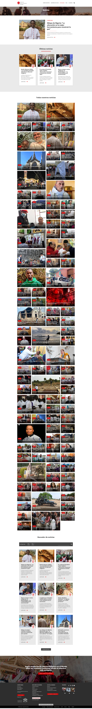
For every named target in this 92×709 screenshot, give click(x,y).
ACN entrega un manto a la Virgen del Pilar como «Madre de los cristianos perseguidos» (67, 419)
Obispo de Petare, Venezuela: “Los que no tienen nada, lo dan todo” (60, 284)
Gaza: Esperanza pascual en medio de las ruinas (42, 527)
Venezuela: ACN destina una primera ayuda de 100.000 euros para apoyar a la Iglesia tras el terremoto (24, 302)
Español (73, 706)
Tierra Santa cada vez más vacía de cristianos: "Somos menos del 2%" (67, 449)
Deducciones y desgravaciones (36, 691)
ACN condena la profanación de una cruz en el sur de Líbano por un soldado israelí (31, 478)
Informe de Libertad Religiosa (51, 687)
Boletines (48, 686)
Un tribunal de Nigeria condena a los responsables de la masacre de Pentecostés (31, 362)
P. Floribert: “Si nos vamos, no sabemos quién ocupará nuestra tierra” (67, 400)
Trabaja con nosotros (35, 694)
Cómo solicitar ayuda (35, 699)
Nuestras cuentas (34, 689)
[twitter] (70, 685)
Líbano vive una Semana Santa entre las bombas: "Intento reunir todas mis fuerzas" (24, 507)
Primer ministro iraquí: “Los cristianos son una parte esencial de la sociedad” (31, 186)
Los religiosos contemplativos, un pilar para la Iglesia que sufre (68, 380)
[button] (74, 2)
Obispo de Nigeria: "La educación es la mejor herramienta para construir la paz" (59, 26)
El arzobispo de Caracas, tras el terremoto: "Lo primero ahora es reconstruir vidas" (24, 293)
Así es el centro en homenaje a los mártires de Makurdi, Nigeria (45, 391)
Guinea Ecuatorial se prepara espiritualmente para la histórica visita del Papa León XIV (53, 458)
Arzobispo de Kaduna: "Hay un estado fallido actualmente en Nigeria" (24, 517)
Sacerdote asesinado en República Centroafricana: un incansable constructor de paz (31, 284)
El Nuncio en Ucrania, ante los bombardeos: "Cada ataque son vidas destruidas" (68, 225)
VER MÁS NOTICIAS (46, 649)
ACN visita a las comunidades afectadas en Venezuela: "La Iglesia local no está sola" (53, 264)
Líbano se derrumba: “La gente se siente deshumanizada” (53, 488)
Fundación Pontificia (35, 686)
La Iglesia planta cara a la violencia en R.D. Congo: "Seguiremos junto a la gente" (53, 312)
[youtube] (74, 685)
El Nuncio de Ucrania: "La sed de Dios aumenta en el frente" (53, 449)
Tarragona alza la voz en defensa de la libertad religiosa (24, 391)
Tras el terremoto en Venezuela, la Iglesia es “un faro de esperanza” (52, 234)
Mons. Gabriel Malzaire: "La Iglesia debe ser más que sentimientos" (23, 380)
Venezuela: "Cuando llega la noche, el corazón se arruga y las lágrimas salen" (30, 245)
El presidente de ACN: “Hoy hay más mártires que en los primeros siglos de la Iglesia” (60, 362)
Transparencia (34, 690)
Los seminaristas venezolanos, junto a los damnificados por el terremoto (30, 225)
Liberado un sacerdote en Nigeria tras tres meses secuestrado (30, 440)
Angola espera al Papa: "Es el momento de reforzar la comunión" (67, 468)
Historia (33, 687)
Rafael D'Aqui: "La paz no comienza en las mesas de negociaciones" (38, 458)
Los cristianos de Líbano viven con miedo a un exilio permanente (67, 410)
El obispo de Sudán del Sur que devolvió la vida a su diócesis (24, 449)
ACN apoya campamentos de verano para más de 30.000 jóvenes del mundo (52, 225)
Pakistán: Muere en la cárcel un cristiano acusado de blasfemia (67, 234)
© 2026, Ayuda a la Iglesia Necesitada (23, 706)
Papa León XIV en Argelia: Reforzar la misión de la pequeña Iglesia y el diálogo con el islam (38, 487)
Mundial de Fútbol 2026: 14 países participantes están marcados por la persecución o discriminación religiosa (46, 342)
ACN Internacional (36, 698)
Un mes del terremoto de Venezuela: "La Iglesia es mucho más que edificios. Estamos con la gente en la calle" (23, 195)
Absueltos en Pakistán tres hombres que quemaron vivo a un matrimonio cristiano (68, 205)
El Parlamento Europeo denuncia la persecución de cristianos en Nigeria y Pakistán (38, 205)
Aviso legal (43, 706)
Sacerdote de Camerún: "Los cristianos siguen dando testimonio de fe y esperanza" (53, 478)
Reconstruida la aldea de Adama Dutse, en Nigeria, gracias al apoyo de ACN (67, 322)
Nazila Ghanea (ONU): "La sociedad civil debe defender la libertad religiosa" (27, 71)
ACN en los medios (50, 689)
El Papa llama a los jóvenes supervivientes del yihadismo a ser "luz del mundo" (68, 215)
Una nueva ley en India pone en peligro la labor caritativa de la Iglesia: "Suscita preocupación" (38, 293)
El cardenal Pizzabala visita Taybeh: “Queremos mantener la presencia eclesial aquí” (46, 72)
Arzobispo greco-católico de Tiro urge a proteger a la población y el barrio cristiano (67, 332)
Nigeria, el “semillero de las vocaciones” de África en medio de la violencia (68, 497)
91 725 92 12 (19, 692)
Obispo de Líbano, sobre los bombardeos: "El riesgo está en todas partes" (24, 526)
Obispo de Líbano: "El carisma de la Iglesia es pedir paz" (53, 401)
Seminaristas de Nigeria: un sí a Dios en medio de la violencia (53, 420)
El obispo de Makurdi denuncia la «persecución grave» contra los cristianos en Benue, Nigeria (30, 410)
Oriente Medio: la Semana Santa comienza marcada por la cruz (67, 507)
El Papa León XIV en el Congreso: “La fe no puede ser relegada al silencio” (24, 341)
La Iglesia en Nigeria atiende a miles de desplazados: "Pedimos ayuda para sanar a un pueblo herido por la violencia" (67, 516)
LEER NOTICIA (50, 37)
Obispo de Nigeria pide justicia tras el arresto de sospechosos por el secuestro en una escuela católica (24, 370)
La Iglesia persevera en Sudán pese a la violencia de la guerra (39, 420)
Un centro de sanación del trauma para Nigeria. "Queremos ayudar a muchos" (68, 478)
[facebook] (68, 685)
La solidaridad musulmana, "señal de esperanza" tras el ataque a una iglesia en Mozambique (52, 429)
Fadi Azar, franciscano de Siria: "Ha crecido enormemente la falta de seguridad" (24, 205)
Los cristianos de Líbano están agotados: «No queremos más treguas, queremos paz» (38, 449)
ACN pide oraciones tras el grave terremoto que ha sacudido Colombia (30, 167)
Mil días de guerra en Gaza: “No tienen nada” (56, 255)
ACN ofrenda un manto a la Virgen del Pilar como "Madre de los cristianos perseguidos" (24, 458)
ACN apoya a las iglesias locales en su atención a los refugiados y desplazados (52, 322)
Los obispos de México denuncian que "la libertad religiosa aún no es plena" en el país (60, 147)
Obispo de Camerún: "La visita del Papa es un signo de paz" (24, 488)
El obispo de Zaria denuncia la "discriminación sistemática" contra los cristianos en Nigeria (24, 497)
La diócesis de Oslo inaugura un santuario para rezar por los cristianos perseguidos (59, 303)
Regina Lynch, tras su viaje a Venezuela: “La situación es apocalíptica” (52, 205)
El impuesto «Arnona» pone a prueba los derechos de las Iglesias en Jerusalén (53, 215)
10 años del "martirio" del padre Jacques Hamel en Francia (58, 196)
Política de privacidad (50, 706)
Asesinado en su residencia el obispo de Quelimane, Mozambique (67, 341)
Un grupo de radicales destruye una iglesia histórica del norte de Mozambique (68, 439)
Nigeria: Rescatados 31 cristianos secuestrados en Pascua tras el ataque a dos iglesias (45, 508)
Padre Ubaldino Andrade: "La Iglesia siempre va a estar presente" (63, 599)
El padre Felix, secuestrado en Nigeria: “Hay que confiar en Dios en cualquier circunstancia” (67, 487)
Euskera (65, 706)
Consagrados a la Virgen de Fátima (37, 695)
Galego (69, 706)
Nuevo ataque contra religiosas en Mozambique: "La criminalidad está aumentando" (64, 72)
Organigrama (34, 692)
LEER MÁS (23, 81)
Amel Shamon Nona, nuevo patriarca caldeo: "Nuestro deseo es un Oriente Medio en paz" (67, 429)
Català (62, 706)
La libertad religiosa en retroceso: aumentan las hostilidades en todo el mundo (39, 302)
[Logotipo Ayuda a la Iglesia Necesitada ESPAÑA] (22, 1)
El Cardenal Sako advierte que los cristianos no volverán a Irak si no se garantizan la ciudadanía (38, 195)
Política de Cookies (56, 706)
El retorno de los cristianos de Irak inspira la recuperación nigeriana (53, 156)
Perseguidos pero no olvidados (52, 690)
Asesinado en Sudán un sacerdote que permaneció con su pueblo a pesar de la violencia (68, 312)
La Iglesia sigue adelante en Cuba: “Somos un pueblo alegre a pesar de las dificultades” (53, 371)
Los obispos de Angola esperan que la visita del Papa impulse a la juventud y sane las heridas (53, 468)
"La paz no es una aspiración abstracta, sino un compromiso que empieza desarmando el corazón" (67, 156)
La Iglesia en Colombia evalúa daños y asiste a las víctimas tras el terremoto (53, 127)
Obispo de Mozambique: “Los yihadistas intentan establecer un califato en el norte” (39, 371)
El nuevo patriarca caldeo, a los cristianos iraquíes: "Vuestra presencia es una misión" (68, 371)
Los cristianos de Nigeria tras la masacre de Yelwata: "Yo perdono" (53, 439)
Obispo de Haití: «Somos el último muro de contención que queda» (67, 127)
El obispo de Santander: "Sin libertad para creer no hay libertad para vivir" (67, 458)
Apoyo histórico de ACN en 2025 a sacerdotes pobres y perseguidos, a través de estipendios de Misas (67, 263)
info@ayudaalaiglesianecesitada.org (22, 691)
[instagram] (72, 685)
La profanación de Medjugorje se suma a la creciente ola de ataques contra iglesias (60, 177)
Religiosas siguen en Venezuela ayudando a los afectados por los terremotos (30, 264)
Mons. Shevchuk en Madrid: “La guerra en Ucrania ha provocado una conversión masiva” (23, 331)
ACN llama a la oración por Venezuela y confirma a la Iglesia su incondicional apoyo (30, 323)
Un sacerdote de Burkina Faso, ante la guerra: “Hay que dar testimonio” (68, 390)
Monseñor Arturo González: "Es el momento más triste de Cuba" (53, 410)
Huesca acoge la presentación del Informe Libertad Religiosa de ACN (24, 419)
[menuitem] (22, 544)
